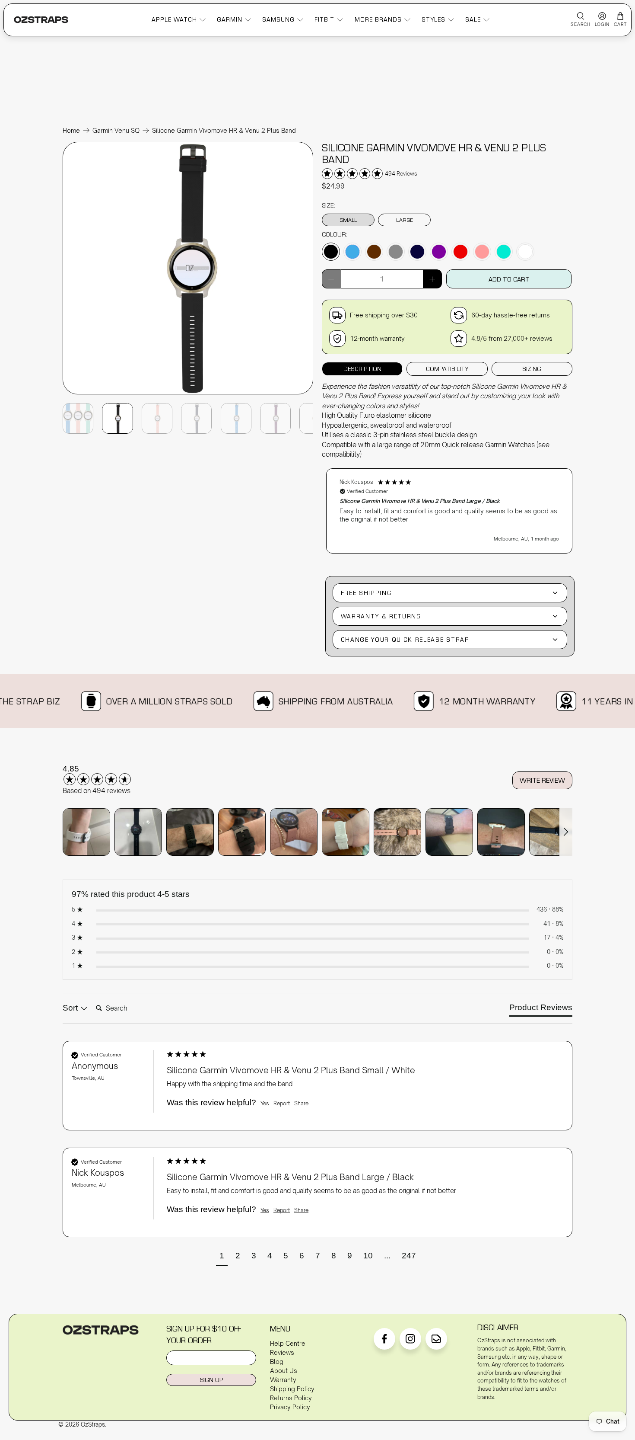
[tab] (540, 1009)
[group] (108, 774)
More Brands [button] (378, 19)
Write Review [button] (542, 780)
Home (71, 131)
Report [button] (281, 1103)
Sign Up (211, 1380)
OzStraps (93, 1424)
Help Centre (287, 1343)
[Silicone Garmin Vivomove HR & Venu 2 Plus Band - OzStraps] (188, 393)
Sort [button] (71, 1007)
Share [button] (301, 1103)
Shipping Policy (292, 1388)
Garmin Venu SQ (116, 131)
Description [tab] (362, 369)
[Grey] (396, 252)
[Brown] (374, 252)
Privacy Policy (290, 1407)
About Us (283, 1370)
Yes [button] (264, 1103)
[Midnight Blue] (417, 252)
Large (404, 219)
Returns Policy (291, 1398)
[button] (449, 511)
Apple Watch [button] (174, 19)
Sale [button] (473, 19)
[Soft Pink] (482, 252)
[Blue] (352, 252)
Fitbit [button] (324, 19)
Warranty (283, 1379)
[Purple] (439, 252)
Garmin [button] (229, 19)
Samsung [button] (278, 19)
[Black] (331, 252)
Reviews (282, 1352)
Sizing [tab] (531, 369)
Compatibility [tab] (447, 369)
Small (348, 219)
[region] (449, 507)
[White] (525, 252)
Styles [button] (433, 19)
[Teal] (504, 252)
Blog (276, 1361)
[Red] (460, 252)
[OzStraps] (41, 19)
